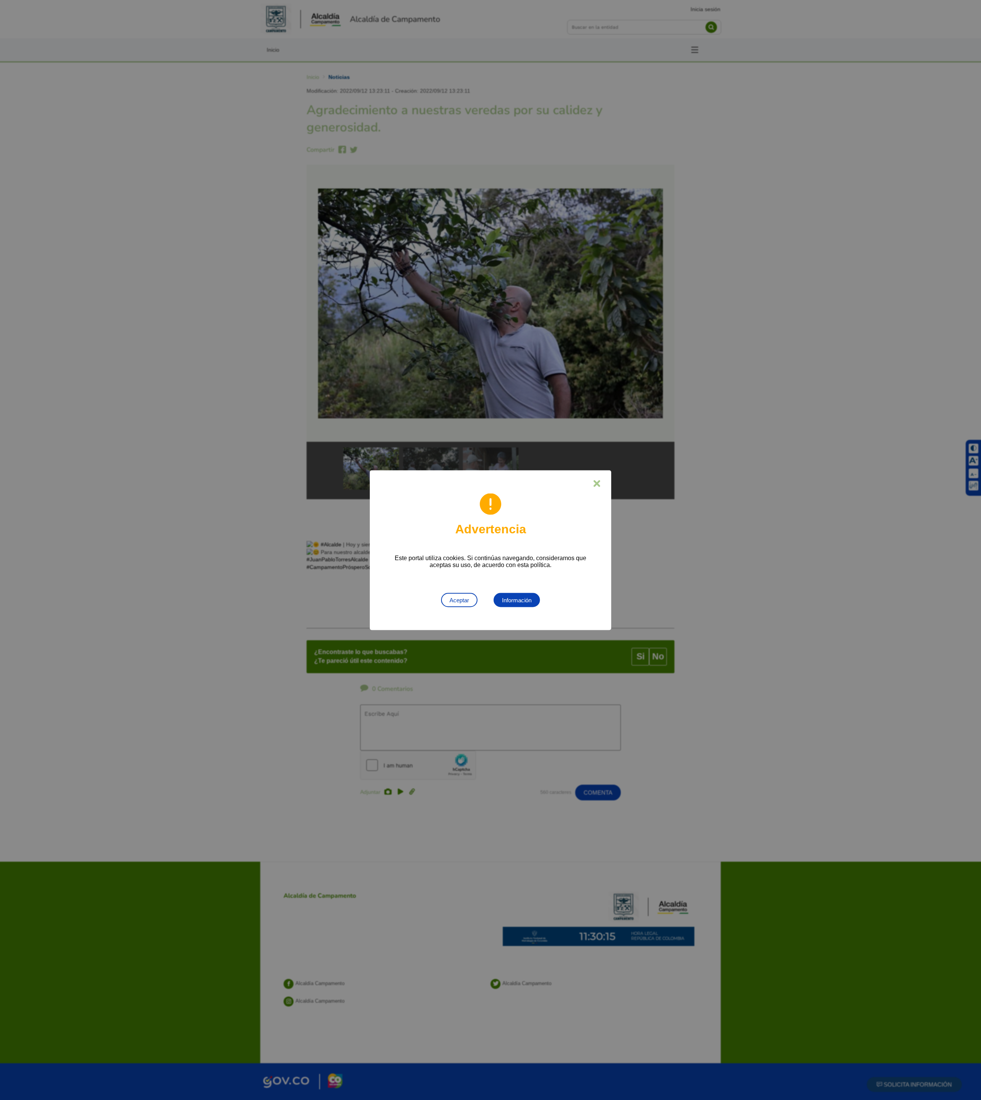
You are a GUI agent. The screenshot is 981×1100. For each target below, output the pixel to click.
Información (517, 600)
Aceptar (459, 600)
